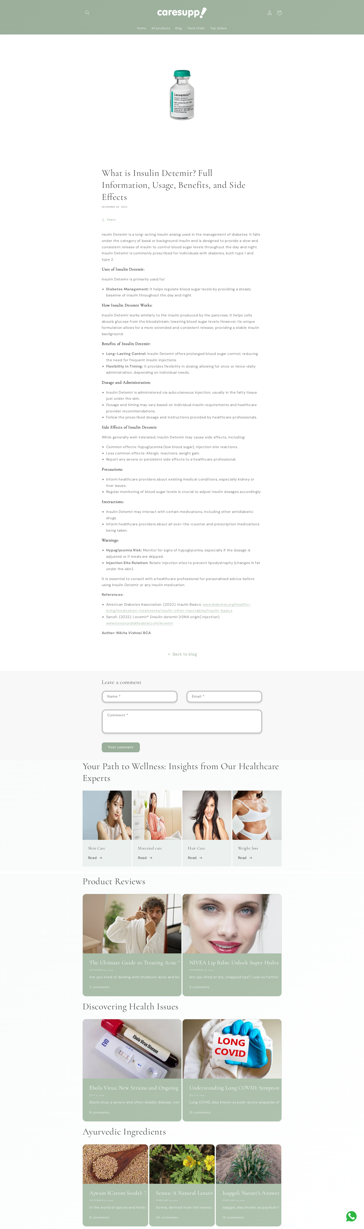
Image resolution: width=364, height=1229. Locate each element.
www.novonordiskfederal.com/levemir (139, 623)
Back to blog (185, 654)
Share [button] (111, 220)
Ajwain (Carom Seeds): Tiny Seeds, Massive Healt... (115, 1193)
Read (92, 857)
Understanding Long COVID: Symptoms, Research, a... (232, 1087)
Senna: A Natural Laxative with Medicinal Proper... (182, 1193)
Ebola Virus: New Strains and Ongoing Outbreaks (132, 1087)
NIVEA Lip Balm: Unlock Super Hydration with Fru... (232, 962)
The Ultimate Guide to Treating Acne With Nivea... (132, 962)
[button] (87, 13)
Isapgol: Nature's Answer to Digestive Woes (249, 1193)
